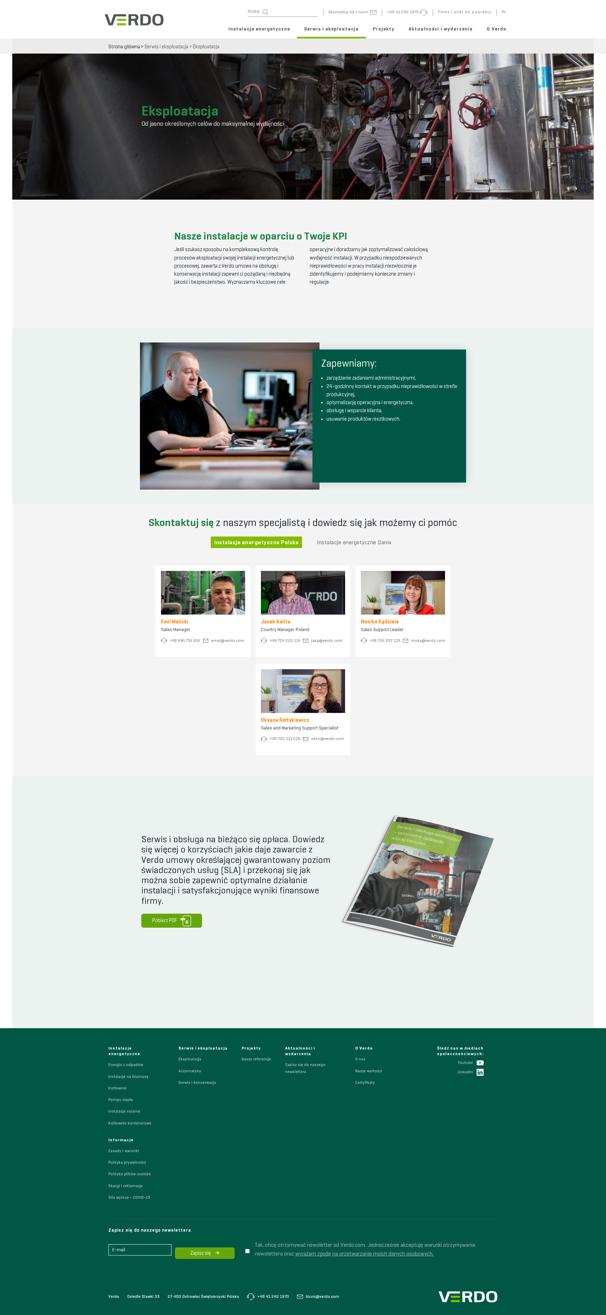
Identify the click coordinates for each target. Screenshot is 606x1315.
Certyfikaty (365, 1083)
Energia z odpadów (125, 1065)
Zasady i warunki (123, 1151)
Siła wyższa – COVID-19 (129, 1198)
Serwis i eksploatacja (331, 29)
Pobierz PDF (164, 920)
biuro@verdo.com (322, 1297)
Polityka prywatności (127, 1163)
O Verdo (496, 29)
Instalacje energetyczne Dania (354, 543)
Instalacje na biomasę (128, 1077)
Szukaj (254, 11)
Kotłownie (117, 1088)
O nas (360, 1059)
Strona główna (124, 46)
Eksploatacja (206, 46)
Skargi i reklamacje (125, 1186)
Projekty (384, 29)
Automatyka (190, 1071)
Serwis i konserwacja (197, 1083)
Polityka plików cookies (129, 1174)
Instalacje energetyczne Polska (256, 543)
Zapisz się (201, 1253)
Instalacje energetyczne (259, 29)
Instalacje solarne (124, 1111)
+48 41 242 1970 (272, 1297)
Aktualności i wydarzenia (441, 29)
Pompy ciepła (120, 1100)
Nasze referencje (256, 1059)
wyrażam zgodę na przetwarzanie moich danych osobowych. (364, 1254)
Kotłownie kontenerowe (130, 1123)
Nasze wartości (368, 1071)
